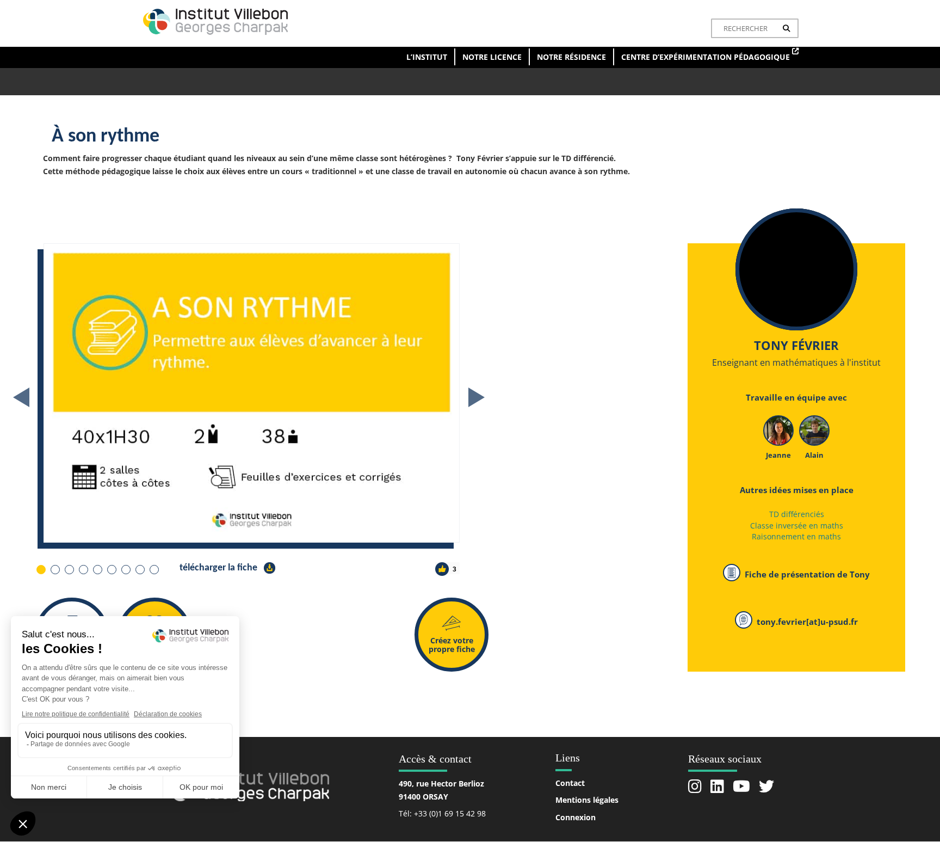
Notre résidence (571, 57)
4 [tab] (83, 569)
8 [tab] (139, 569)
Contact (570, 783)
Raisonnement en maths (796, 536)
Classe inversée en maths (796, 525)
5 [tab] (97, 569)
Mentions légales (587, 800)
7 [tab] (125, 569)
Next (476, 397)
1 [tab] (40, 569)
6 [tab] (111, 569)
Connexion (575, 817)
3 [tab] (69, 569)
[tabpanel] (348, 393)
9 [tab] (154, 569)
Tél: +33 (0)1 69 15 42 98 (442, 813)
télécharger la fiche (219, 568)
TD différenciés (796, 514)
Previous (21, 397)
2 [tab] (55, 569)
